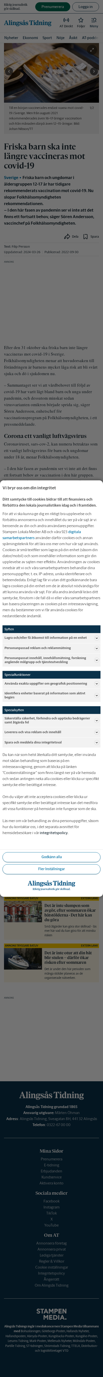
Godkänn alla (52, 857)
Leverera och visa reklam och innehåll (32, 732)
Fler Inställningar (51, 869)
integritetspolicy (54, 832)
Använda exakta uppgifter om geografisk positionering (45, 683)
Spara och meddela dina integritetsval (33, 742)
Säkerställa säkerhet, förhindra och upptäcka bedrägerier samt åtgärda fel (47, 720)
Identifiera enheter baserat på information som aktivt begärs (44, 695)
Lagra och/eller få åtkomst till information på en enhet (45, 638)
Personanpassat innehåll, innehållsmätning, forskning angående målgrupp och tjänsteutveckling (45, 660)
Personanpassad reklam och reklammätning (37, 648)
